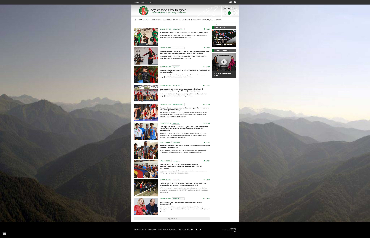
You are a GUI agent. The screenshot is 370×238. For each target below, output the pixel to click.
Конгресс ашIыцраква (186, 229)
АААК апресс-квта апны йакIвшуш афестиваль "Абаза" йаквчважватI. (181, 203)
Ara (234, 13)
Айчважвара (217, 20)
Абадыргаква (152, 229)
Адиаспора (186, 20)
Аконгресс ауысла (144, 20)
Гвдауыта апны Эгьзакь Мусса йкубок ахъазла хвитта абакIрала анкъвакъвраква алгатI (185, 146)
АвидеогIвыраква (178, 29)
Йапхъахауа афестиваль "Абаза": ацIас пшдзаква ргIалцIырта (184, 32)
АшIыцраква (176, 85)
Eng (229, 8)
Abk (225, 13)
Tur (234, 8)
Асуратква (176, 67)
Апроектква (177, 20)
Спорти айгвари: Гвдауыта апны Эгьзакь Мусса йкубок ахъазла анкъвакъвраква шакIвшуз (184, 109)
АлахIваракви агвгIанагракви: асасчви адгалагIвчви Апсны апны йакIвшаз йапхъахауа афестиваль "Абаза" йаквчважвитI (184, 52)
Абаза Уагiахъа (156, 20)
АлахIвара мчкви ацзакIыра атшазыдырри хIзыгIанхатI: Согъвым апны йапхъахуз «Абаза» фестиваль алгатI (181, 90)
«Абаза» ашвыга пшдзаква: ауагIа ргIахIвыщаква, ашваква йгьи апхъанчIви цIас (185, 71)
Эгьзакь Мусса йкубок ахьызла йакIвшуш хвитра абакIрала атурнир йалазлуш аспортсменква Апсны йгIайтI (183, 184)
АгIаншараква (167, 20)
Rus (225, 8)
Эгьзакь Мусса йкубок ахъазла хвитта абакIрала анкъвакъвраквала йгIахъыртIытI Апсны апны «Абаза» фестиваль (181, 166)
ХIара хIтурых (196, 20)
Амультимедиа (207, 20)
